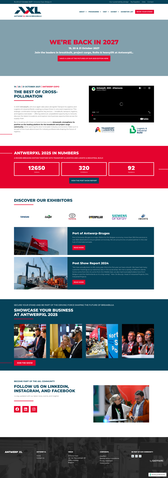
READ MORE (79, 282)
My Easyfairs (135, 2)
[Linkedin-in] (132, 456)
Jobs (143, 2)
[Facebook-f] (140, 456)
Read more (79, 248)
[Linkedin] (25, 409)
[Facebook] (17, 409)
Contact (150, 2)
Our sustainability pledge (119, 2)
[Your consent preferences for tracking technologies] (157, 474)
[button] (144, 12)
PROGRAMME (93, 12)
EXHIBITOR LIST (127, 12)
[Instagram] (34, 409)
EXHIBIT (114, 12)
